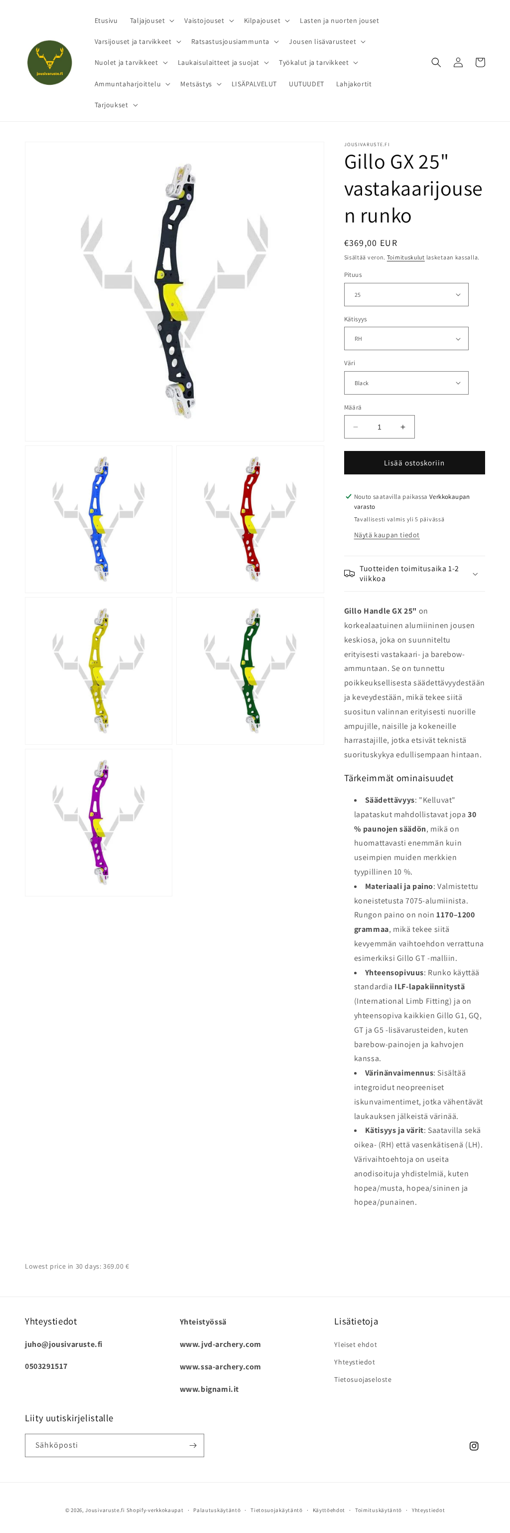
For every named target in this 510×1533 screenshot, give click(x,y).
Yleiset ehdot (355, 1344)
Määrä (353, 407)
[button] (151, 20)
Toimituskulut (406, 257)
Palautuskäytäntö (217, 1510)
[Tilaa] (193, 1445)
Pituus (353, 274)
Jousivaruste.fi (105, 1510)
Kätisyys (355, 319)
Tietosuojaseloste (362, 1379)
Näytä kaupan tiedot (387, 534)
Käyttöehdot (329, 1510)
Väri (350, 363)
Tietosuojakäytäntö (277, 1510)
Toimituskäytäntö (378, 1510)
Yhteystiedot (354, 1361)
